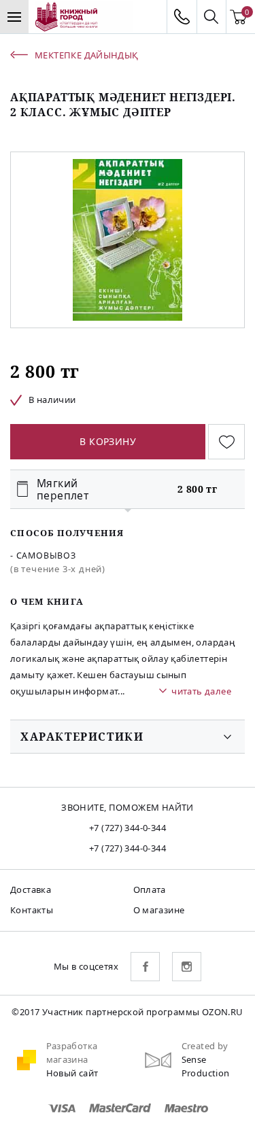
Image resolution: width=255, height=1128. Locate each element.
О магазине (159, 910)
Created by (205, 1046)
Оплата (149, 889)
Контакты (31, 910)
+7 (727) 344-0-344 (127, 828)
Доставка (30, 889)
